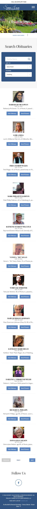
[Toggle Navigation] (28, 35)
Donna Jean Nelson (18, 441)
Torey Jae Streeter (18, 288)
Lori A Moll (18, 135)
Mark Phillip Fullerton (18, 196)
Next (32, 460)
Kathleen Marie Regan (18, 349)
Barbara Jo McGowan (18, 105)
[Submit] (29, 59)
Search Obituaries (18, 35)
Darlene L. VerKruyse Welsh (18, 379)
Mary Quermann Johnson (18, 318)
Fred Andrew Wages (19, 166)
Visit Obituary (13, 113)
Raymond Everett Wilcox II (18, 227)
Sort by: (8, 63)
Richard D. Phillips (18, 410)
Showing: (8, 70)
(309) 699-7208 (21, 2)
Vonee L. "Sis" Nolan (18, 257)
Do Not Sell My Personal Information (12, 504)
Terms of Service (26, 504)
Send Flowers (25, 113)
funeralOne (24, 500)
